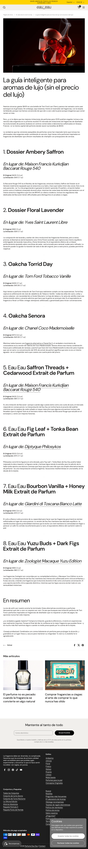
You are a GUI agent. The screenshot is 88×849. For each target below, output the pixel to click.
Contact (42, 846)
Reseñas (49, 794)
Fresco (48, 766)
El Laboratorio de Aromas (56, 799)
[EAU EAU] (44, 7)
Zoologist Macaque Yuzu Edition (53, 561)
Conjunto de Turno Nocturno (14, 799)
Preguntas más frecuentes (56, 796)
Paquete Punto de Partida (13, 810)
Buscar (48, 791)
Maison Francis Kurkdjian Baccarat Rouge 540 (35, 387)
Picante (49, 772)
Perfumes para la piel (54, 780)
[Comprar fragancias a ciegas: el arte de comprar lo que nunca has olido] (65, 675)
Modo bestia (50, 777)
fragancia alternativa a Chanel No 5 (39, 343)
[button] (4, 7)
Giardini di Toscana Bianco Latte (53, 504)
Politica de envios (52, 810)
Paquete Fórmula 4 (10, 807)
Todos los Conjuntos (11, 793)
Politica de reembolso (54, 807)
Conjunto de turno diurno (13, 796)
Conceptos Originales (54, 783)
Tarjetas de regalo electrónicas (58, 805)
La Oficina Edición (10, 801)
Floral (48, 764)
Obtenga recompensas (55, 802)
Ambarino (49, 758)
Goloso (48, 769)
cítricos (49, 761)
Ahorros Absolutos (10, 804)
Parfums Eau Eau (31, 846)
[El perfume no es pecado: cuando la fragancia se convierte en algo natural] (23, 675)
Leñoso (48, 775)
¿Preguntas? (50, 816)
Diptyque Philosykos (43, 446)
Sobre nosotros (52, 813)
